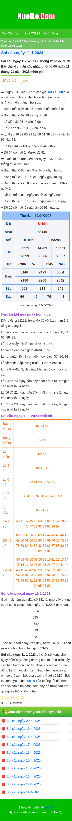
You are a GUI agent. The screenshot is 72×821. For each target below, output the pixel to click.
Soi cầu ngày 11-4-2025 (23, 792)
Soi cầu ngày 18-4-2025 (24, 737)
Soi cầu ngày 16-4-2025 (24, 752)
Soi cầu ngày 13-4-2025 (24, 776)
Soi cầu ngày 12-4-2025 (24, 784)
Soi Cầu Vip (10, 33)
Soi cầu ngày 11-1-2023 (22, 53)
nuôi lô (30, 681)
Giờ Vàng (51, 33)
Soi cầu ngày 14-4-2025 (24, 768)
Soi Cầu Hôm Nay (28, 41)
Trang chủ (7, 41)
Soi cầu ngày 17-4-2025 (24, 745)
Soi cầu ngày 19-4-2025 (24, 729)
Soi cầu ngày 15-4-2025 (24, 760)
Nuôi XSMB (31, 33)
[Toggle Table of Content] (22, 81)
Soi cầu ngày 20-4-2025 (24, 721)
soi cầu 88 (55, 92)
